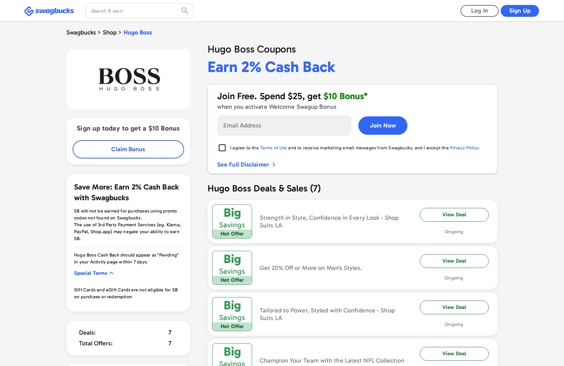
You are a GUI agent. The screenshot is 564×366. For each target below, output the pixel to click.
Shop (110, 32)
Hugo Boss (138, 32)
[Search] (185, 10)
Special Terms (90, 273)
